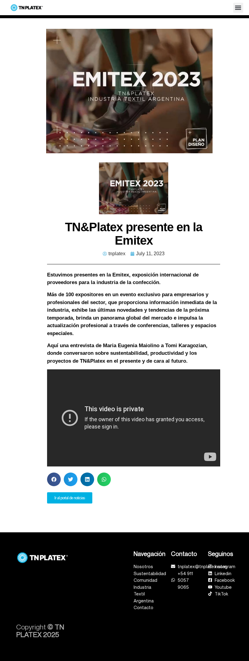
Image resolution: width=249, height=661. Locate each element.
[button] (238, 8)
